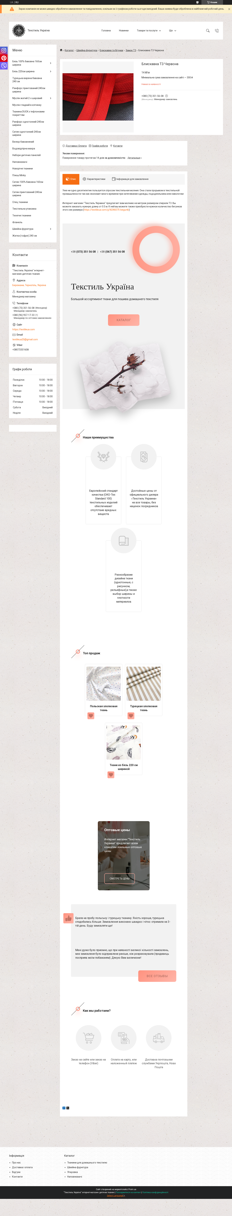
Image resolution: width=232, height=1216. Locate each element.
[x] (67, 1108)
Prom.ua (132, 1189)
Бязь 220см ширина (23, 71)
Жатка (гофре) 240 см (24, 235)
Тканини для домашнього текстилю (87, 1162)
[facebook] (64, 1108)
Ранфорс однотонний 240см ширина (28, 123)
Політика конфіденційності (155, 1192)
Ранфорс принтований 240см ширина (28, 90)
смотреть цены (119, 878)
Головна (106, 30)
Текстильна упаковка (24, 208)
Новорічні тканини (22, 168)
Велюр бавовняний (23, 141)
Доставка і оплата (22, 1167)
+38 (83, 251)
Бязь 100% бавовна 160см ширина (27, 63)
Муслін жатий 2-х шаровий (27, 98)
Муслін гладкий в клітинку (26, 105)
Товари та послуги (147, 30)
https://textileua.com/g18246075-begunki (106, 209)
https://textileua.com (23, 329)
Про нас (16, 1162)
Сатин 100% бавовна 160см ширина (27, 184)
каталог (124, 320)
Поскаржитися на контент (128, 1192)
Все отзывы (157, 976)
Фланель (17, 222)
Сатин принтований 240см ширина (27, 194)
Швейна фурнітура (86, 50)
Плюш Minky (19, 175)
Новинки (124, 30)
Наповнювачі (19, 162)
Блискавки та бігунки (111, 50)
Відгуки (16, 1172)
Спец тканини (20, 202)
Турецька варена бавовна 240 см (27, 80)
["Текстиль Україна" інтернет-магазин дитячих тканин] (18, 30)
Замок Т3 (131, 50)
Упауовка (72, 1172)
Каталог (69, 50)
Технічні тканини (21, 215)
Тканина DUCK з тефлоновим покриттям (28, 113)
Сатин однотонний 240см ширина (26, 133)
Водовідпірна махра (23, 148)
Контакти (17, 1176)
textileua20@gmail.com (25, 339)
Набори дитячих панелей (26, 155)
